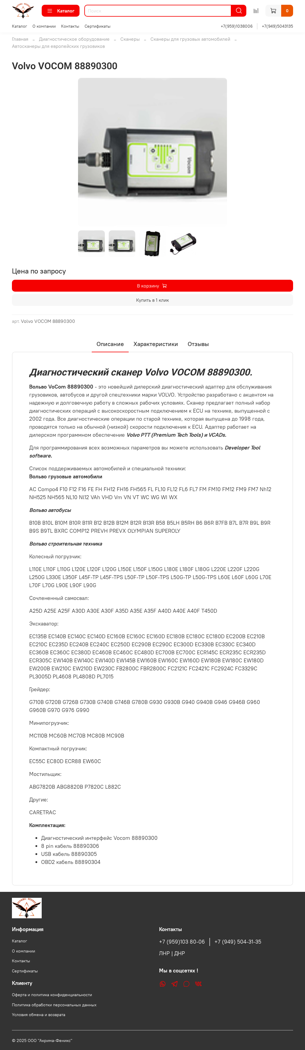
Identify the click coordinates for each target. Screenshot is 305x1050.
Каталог (65, 11)
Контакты (70, 26)
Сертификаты (98, 26)
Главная (20, 39)
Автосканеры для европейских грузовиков (58, 46)
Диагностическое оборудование (74, 39)
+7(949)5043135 (277, 26)
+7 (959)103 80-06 (182, 942)
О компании (44, 26)
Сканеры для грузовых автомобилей (190, 39)
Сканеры (130, 39)
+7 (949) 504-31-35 (237, 942)
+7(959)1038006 (237, 26)
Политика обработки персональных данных (54, 1004)
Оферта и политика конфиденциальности (52, 994)
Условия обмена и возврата (38, 1014)
